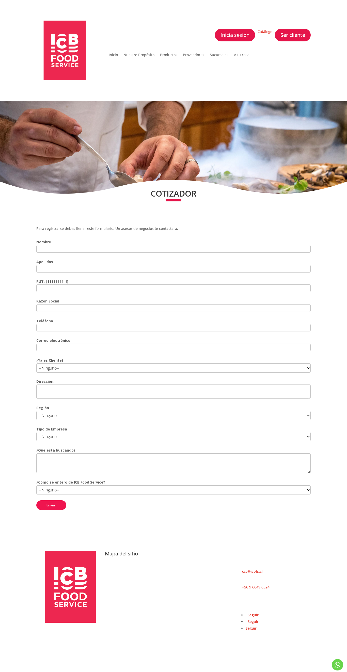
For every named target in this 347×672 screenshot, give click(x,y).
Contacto (181, 567)
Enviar (51, 505)
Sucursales (219, 55)
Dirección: (45, 381)
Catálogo (265, 31)
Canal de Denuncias (122, 588)
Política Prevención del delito (129, 581)
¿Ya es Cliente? (50, 360)
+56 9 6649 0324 (256, 587)
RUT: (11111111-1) (52, 281)
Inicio (113, 55)
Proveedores (193, 55)
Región (42, 407)
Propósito (113, 568)
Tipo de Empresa (51, 429)
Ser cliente (292, 34)
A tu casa (241, 55)
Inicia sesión (234, 34)
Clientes (112, 575)
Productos (168, 55)
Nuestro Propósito (138, 55)
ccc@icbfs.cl (252, 571)
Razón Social (47, 301)
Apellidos (44, 261)
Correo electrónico (53, 340)
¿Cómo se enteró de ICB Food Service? (70, 482)
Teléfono (44, 320)
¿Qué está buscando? (55, 450)
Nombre (43, 241)
